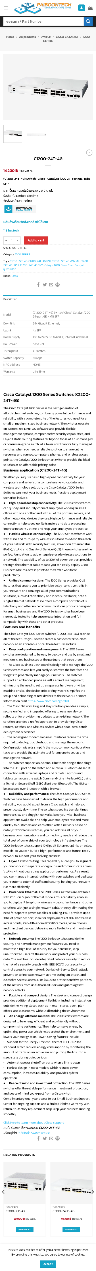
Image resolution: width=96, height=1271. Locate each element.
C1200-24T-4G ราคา (31, 265)
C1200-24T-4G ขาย (39, 261)
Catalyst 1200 (52, 265)
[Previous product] (89, 152)
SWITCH (46, 36)
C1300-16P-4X (15, 1211)
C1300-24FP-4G (64, 1211)
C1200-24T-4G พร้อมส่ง (65, 261)
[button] (5, 8)
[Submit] (88, 21)
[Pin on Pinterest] (57, 285)
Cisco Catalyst (76, 265)
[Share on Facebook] (38, 285)
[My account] (81, 7)
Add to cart (36, 240)
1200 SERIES (22, 254)
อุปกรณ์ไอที (9, 269)
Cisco (64, 265)
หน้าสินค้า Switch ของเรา (33, 1132)
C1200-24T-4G (18, 261)
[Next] (85, 87)
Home (10, 36)
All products (27, 36)
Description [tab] (10, 299)
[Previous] (11, 87)
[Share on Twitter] (45, 285)
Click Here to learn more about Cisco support (33, 1122)
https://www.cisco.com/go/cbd (48, 701)
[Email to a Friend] (51, 285)
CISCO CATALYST (67, 36)
